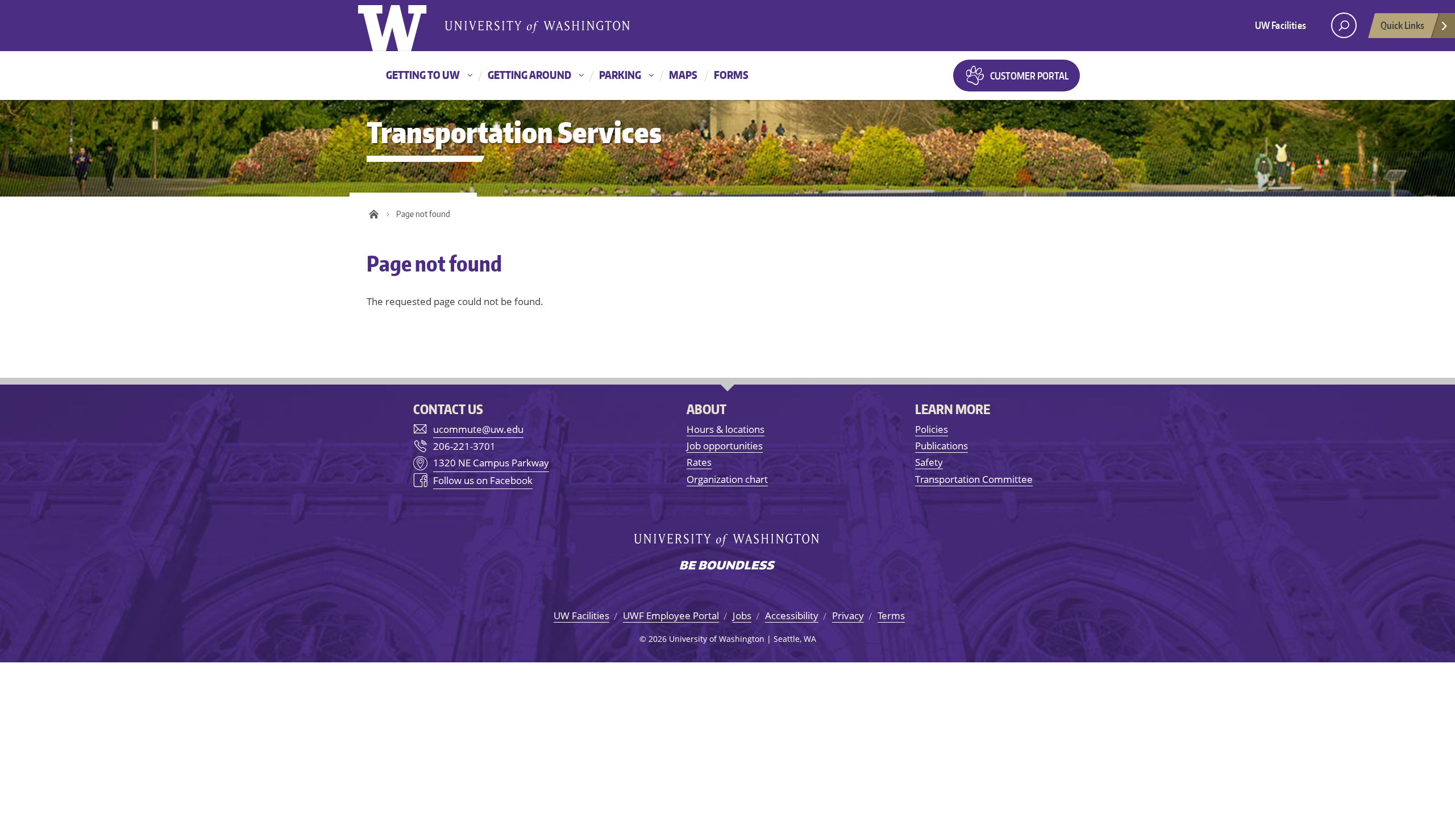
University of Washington (404, 25)
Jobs (742, 615)
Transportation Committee (974, 479)
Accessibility (791, 615)
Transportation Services (514, 132)
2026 (657, 638)
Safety (929, 462)
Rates (699, 462)
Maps (683, 75)
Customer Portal (1029, 75)
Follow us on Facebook (483, 480)
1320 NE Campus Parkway (491, 462)
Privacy (848, 615)
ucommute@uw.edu (478, 429)
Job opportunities (725, 445)
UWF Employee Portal (671, 615)
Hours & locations (725, 429)
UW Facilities (1280, 25)
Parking (620, 75)
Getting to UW (423, 75)
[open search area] (1344, 25)
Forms (731, 75)
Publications (941, 445)
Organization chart (727, 479)
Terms (891, 615)
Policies (931, 429)
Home (374, 214)
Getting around (529, 75)
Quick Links (1402, 25)
